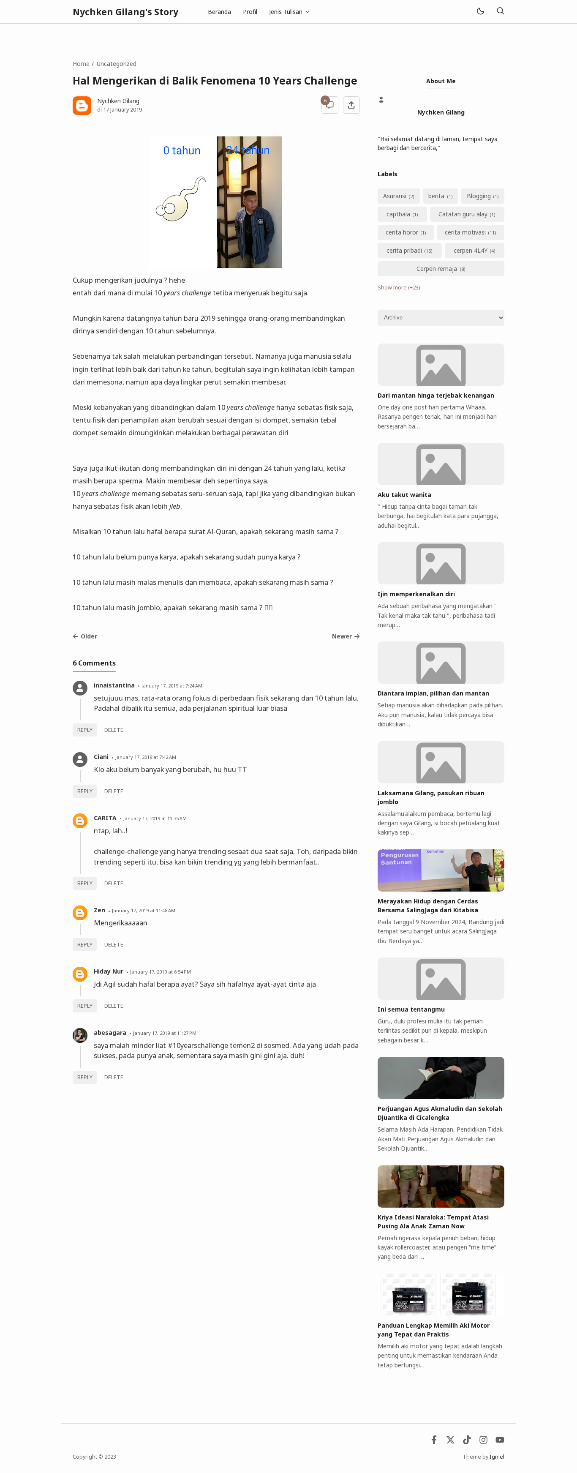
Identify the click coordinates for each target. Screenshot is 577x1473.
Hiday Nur (108, 971)
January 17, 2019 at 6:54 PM (160, 971)
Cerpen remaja (436, 269)
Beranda (219, 12)
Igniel (497, 1456)
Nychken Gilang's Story (125, 12)
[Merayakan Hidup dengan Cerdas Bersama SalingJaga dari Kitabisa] (441, 889)
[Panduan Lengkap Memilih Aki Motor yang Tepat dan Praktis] (441, 1313)
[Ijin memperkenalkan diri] (441, 582)
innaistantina (114, 685)
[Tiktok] (467, 1442)
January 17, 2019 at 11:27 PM (164, 1033)
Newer (342, 636)
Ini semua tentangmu (411, 1009)
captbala (398, 214)
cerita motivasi (465, 232)
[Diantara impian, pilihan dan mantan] (441, 681)
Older (89, 636)
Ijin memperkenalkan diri (416, 594)
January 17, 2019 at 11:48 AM (143, 910)
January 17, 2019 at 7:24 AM (172, 685)
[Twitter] (450, 1442)
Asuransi (394, 196)
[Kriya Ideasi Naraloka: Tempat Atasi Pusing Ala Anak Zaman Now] (441, 1205)
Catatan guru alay (462, 214)
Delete (113, 730)
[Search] (500, 11)
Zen (99, 910)
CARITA (105, 818)
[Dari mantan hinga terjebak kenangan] (441, 383)
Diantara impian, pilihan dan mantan (433, 693)
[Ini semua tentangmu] (441, 997)
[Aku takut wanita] (441, 483)
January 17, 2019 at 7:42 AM (145, 757)
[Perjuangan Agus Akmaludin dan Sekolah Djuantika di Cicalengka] (441, 1097)
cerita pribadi (404, 250)
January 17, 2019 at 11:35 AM (155, 818)
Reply (85, 730)
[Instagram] (483, 1442)
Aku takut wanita (404, 495)
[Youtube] (499, 1442)
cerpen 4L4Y (470, 250)
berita (436, 196)
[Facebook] (434, 1442)
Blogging (479, 196)
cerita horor (402, 232)
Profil (250, 12)
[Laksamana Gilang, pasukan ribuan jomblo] (441, 781)
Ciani (101, 757)
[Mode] (480, 11)
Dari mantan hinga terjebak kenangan (436, 395)
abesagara (110, 1032)
